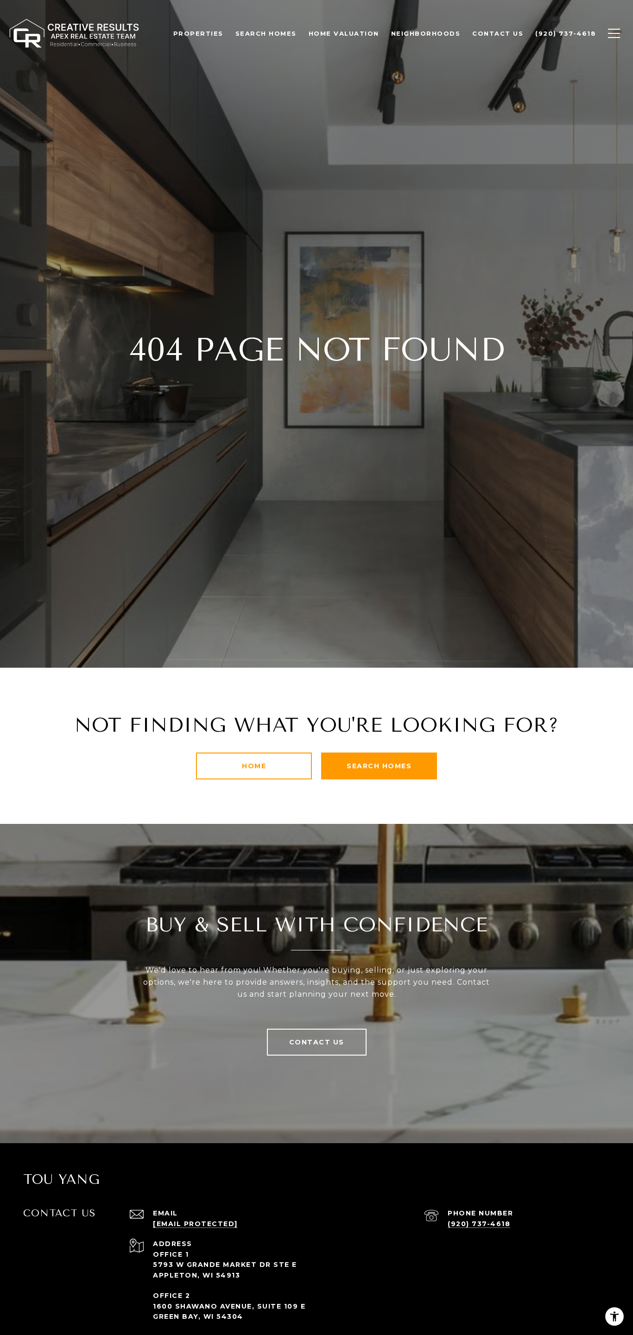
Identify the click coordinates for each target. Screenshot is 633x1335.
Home (254, 766)
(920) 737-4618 (479, 1224)
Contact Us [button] (316, 1042)
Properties (198, 33)
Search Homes (379, 766)
